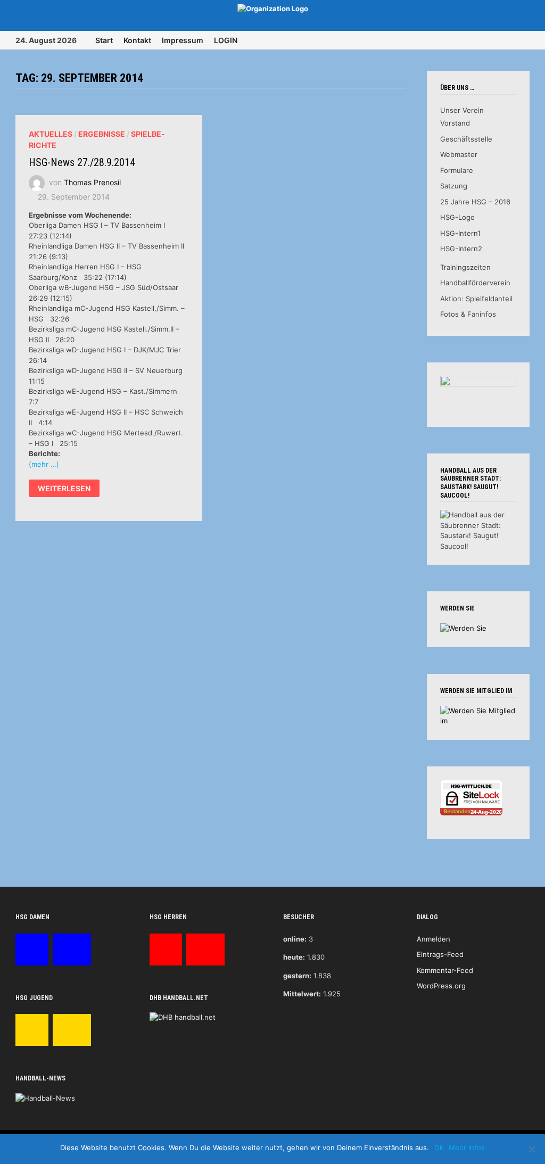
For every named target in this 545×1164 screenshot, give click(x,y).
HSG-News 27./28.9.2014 (82, 162)
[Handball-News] (45, 1097)
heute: (294, 957)
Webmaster (458, 154)
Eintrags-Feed (440, 954)
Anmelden (433, 939)
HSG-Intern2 (461, 248)
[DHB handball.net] (183, 1016)
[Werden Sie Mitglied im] (478, 715)
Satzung (453, 185)
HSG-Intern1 (460, 233)
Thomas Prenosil (92, 181)
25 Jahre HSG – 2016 (475, 201)
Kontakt (137, 40)
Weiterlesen (63, 489)
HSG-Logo (457, 217)
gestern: (297, 975)
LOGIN (225, 40)
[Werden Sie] (463, 628)
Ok (438, 1147)
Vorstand (455, 123)
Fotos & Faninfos (468, 314)
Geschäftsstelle (466, 139)
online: (295, 939)
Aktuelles (50, 133)
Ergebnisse (101, 133)
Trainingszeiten (465, 267)
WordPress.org (441, 985)
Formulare (456, 170)
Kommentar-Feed (445, 970)
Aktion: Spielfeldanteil (476, 298)
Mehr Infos (467, 1147)
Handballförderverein (475, 282)
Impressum (182, 40)
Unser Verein (462, 110)
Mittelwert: (302, 993)
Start (104, 40)
